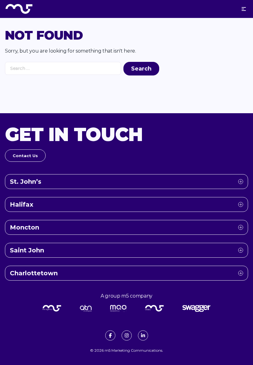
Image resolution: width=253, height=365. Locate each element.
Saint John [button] (27, 250)
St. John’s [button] (25, 181)
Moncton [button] (24, 227)
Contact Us (25, 155)
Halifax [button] (21, 204)
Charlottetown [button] (34, 273)
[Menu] (243, 9)
